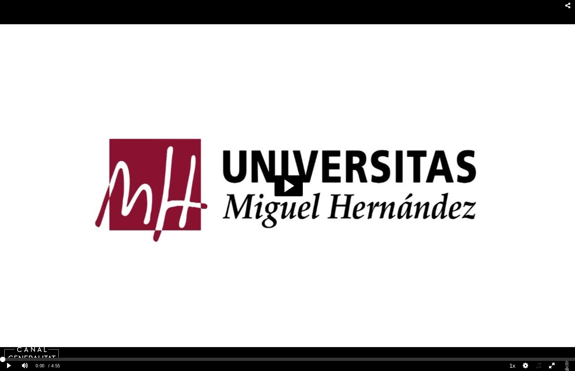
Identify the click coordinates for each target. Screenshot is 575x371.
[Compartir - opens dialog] (567, 6)
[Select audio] (538, 366)
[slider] (287, 359)
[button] (289, 185)
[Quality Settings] (525, 366)
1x (512, 366)
